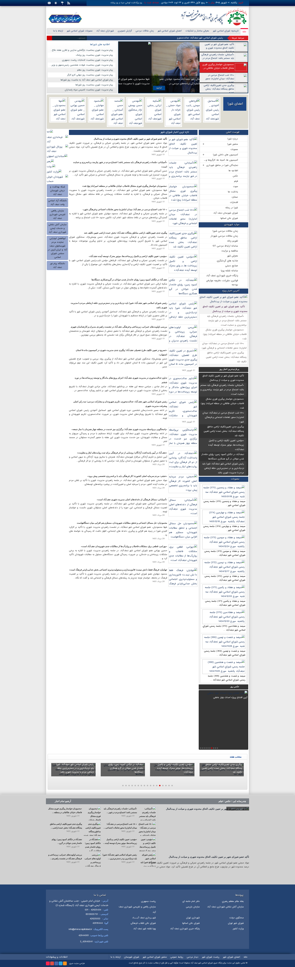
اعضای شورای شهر (231, 957)
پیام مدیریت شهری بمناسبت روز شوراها (94, 84)
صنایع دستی (231, 266)
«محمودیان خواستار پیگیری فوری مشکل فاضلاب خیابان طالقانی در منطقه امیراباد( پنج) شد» (225, 334)
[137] (50, 132)
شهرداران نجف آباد (105, 30)
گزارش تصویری (125, 30)
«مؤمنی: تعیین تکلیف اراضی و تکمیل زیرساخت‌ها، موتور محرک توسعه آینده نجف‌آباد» (226, 445)
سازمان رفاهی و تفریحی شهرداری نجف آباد (137, 909)
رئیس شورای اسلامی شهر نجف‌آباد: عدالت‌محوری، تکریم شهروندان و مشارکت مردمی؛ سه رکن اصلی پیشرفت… (170, 37)
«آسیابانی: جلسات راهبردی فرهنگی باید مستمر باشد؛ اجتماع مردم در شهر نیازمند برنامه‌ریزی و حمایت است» (227, 321)
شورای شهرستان (131, 957)
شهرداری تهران (193, 917)
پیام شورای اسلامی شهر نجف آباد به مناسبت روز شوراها (87, 79)
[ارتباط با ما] (49, 3)
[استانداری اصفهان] (57, 156)
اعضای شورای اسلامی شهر (170, 30)
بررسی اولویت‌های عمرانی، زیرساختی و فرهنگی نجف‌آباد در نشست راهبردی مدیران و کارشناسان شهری (119, 326)
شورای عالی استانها (229, 218)
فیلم (236, 181)
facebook (56, 963)
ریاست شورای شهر (210, 957)
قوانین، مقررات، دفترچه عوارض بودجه (222, 283)
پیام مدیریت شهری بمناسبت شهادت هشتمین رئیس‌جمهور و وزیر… (81, 65)
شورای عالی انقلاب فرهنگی (143, 923)
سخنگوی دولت (236, 917)
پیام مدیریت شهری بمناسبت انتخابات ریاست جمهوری (87, 60)
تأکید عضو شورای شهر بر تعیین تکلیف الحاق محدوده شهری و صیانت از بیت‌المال (130, 139)
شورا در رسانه (231, 207)
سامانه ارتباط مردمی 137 (225, 246)
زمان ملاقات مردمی (145, 30)
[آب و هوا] (62, 3)
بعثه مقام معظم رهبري (233, 901)
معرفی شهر (232, 256)
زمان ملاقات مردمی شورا (225, 231)
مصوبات (234, 149)
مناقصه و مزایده (230, 251)
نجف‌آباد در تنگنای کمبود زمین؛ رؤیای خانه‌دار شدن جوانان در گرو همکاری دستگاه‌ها (129, 279)
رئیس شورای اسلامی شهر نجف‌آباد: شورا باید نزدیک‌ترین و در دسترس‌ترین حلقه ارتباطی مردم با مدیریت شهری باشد (223, 468)
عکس (235, 176)
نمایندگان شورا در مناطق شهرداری (222, 165)
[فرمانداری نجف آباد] (57, 139)
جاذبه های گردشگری (227, 261)
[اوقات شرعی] (56, 3)
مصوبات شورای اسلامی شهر (80, 30)
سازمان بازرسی (193, 906)
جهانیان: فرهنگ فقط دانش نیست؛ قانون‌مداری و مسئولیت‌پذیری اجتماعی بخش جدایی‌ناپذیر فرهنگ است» (118, 569)
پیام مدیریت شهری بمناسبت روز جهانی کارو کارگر (90, 75)
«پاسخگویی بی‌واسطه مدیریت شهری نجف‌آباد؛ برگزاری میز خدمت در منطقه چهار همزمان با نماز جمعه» (119, 429)
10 (200, 748)
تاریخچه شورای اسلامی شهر (226, 30)
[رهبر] (50, 161)
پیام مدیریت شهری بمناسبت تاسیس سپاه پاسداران (89, 89)
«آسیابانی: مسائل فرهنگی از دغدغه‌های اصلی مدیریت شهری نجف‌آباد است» (132, 499)
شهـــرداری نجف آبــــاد (144, 917)
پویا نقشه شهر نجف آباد (144, 928)
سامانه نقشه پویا (229, 271)
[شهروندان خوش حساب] (57, 179)
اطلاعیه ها (233, 170)
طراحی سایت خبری (77, 963)
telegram (60, 963)
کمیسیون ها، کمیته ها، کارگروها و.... (221, 160)
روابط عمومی (176, 957)
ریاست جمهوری (148, 901)
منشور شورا (232, 144)
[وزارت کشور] (54, 172)
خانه (244, 31)
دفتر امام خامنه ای (191, 901)
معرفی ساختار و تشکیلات (197, 30)
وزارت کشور (238, 928)
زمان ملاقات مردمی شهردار (224, 236)
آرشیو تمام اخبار (56, 44)
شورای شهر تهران (236, 923)
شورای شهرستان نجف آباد (225, 213)
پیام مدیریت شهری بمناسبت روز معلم (95, 70)
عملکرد (234, 197)
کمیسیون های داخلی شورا (225, 154)
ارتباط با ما (58, 30)
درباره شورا (233, 138)
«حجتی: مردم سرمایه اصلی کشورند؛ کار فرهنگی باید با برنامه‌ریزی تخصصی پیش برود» (127, 476)
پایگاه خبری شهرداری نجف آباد (222, 275)
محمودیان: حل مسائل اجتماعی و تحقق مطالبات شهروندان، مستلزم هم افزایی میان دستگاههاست (122, 523)
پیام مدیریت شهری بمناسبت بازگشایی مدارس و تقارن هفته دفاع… (81, 50)
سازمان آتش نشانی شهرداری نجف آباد (225, 906)
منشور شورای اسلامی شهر (155, 957)
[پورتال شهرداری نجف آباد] (57, 149)
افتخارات (234, 202)
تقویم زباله (232, 241)
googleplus (52, 963)
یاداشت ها (233, 191)
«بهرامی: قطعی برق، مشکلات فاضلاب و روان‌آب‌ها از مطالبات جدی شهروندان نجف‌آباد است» (124, 546)
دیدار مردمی (192, 957)
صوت (235, 186)
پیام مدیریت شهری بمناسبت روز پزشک (94, 55)
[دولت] (51, 166)
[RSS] (69, 3)
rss (65, 963)
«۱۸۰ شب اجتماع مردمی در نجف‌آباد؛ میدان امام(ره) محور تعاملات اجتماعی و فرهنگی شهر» (223, 417)
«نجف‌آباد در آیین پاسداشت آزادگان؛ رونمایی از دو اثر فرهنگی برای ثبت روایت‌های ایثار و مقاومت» (122, 452)
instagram (48, 963)
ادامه (126, 88)
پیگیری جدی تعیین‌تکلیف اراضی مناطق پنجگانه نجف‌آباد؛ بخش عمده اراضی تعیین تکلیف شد (226, 357)
